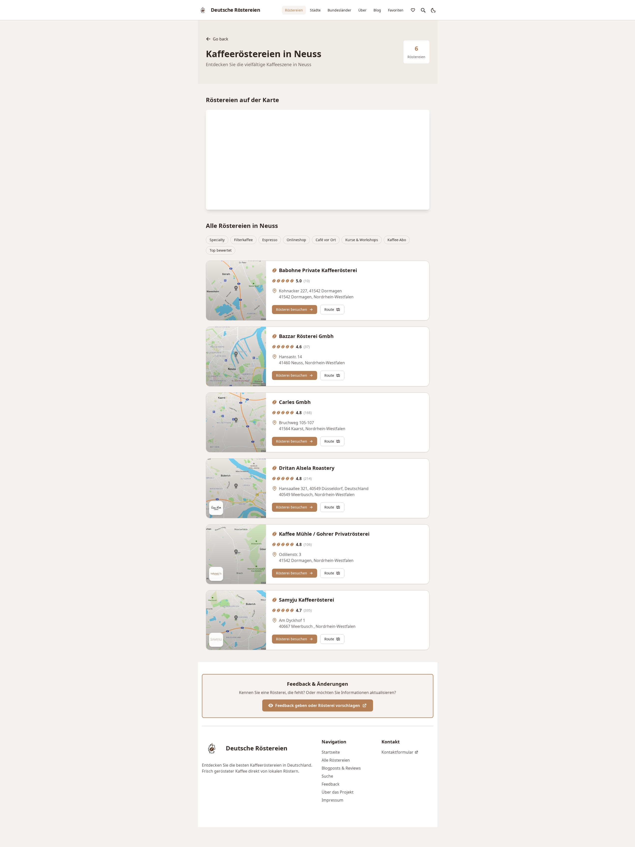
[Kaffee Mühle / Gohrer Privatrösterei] (236, 554)
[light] (432, 9)
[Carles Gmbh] (236, 422)
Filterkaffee (243, 239)
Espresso (269, 239)
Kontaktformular (397, 752)
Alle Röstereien (336, 760)
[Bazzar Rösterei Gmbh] (236, 356)
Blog (377, 10)
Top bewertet (221, 250)
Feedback (331, 784)
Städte (315, 10)
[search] (422, 9)
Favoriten (395, 10)
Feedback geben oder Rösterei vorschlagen (317, 705)
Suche (327, 776)
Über (362, 10)
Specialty (217, 239)
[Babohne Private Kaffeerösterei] (236, 290)
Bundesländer (339, 10)
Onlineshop (296, 239)
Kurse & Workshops (361, 239)
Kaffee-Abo (396, 239)
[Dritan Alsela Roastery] (236, 488)
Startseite (331, 752)
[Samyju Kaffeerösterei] (236, 620)
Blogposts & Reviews (341, 768)
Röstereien (294, 10)
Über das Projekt (338, 792)
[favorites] (412, 9)
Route (329, 309)
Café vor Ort (326, 239)
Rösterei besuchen (291, 309)
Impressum (332, 800)
